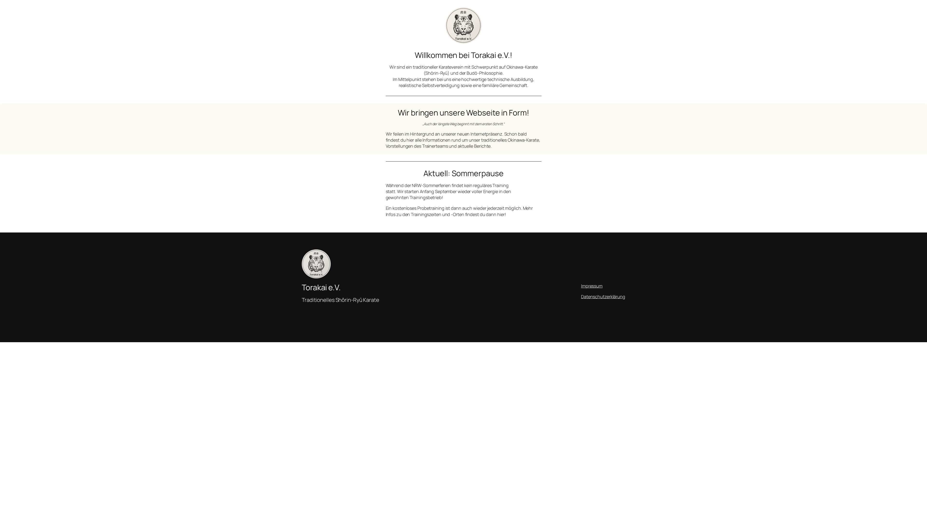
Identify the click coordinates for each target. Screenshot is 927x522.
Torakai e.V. (321, 287)
